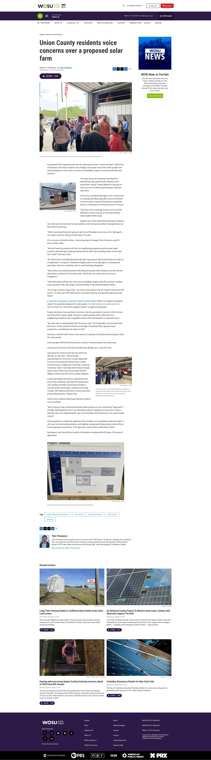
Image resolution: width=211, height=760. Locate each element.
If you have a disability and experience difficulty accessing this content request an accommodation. (155, 736)
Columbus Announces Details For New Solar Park (130, 681)
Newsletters (136, 23)
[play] (40, 16)
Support (121, 23)
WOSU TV (58, 23)
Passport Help (118, 745)
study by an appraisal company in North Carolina (70, 301)
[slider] (50, 16)
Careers (116, 730)
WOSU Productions (90, 745)
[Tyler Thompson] (44, 541)
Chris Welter (43, 617)
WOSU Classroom (105, 23)
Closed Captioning (119, 740)
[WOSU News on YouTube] (155, 53)
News (86, 725)
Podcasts (88, 23)
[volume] (47, 16)
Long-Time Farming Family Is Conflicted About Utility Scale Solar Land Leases (71, 612)
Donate (168, 6)
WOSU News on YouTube (155, 74)
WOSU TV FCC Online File (150, 730)
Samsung (50, 519)
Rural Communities (95, 514)
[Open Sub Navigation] (143, 6)
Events (147, 23)
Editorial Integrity (119, 725)
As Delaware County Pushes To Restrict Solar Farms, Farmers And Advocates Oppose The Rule (138, 612)
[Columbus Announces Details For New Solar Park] (139, 657)
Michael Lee (110, 617)
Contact (116, 735)
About (115, 720)
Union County (112, 514)
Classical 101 (73, 23)
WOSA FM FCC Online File (151, 725)
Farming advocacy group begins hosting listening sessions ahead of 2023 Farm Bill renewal (71, 683)
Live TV (154, 5)
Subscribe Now (155, 95)
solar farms (79, 514)
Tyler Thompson (66, 68)
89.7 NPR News (43, 23)
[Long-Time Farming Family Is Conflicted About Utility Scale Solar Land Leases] (72, 587)
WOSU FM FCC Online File (151, 720)
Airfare (158, 23)
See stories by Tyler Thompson (66, 548)
